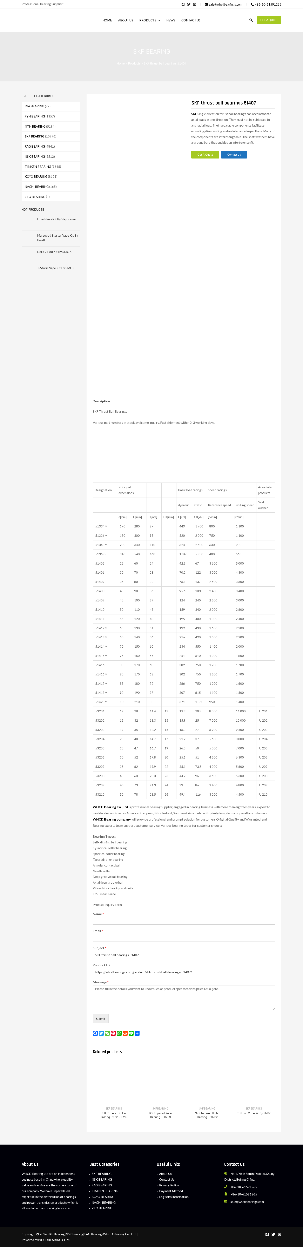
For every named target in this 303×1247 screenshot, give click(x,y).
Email (98, 931)
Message (101, 982)
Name (98, 914)
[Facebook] (183, 4)
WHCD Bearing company (112, 819)
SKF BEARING (35, 136)
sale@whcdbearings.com (247, 1202)
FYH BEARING (35, 116)
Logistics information (174, 1197)
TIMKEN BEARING (38, 166)
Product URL (102, 965)
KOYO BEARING (36, 176)
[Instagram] (194, 4)
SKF (194, 114)
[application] (158, 20)
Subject (99, 948)
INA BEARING (34, 106)
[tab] (101, 401)
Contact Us (166, 1179)
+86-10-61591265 (243, 1187)
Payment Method (171, 1191)
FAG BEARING (35, 146)
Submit (100, 1018)
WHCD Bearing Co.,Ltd (110, 807)
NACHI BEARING (37, 186)
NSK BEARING (35, 156)
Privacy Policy (169, 1185)
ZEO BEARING (35, 196)
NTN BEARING (35, 126)
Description (101, 401)
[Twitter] (188, 4)
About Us (165, 1173)
